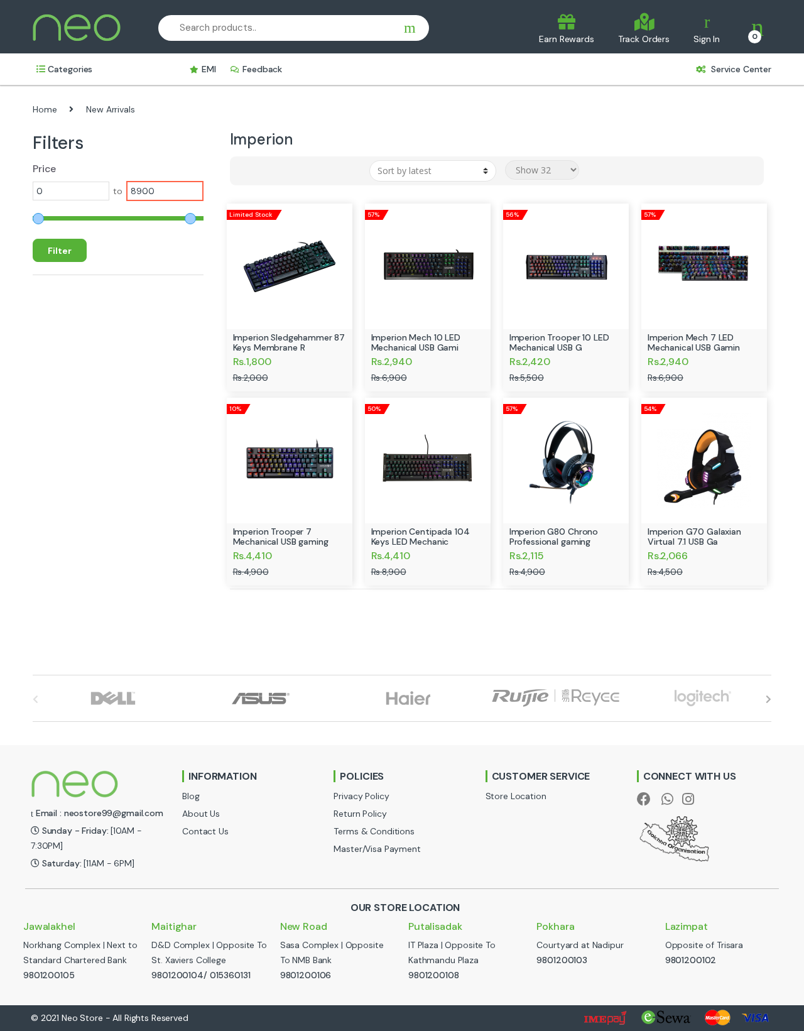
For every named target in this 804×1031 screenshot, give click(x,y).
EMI (208, 69)
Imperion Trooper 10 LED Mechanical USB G (559, 342)
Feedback (262, 69)
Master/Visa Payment (377, 848)
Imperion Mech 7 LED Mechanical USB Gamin (694, 342)
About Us (201, 813)
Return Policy (360, 813)
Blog (190, 796)
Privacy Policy (361, 796)
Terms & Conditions (374, 831)
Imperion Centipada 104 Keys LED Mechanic (420, 536)
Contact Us (205, 831)
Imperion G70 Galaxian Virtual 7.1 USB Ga (694, 536)
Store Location (516, 796)
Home (45, 109)
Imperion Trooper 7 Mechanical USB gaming (281, 536)
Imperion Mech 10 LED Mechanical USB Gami (415, 342)
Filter (60, 250)
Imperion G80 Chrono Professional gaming (553, 536)
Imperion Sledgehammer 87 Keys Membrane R (289, 342)
